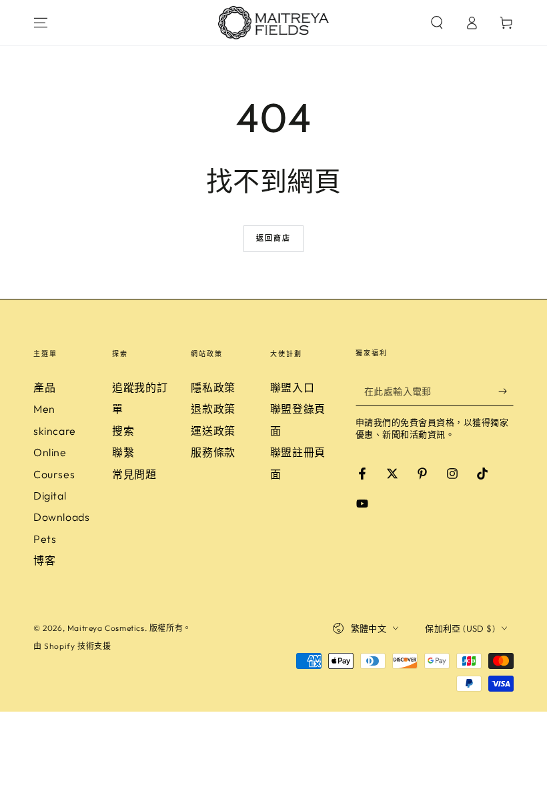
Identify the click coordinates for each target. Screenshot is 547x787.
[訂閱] (506, 391)
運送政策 (213, 431)
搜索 (123, 431)
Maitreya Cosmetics (106, 628)
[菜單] (40, 22)
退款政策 (213, 409)
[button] (437, 22)
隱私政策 (213, 387)
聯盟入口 (292, 387)
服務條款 (213, 452)
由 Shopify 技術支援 (72, 646)
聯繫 (123, 452)
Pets (44, 539)
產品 (44, 387)
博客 (44, 560)
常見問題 (134, 474)
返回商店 (274, 238)
